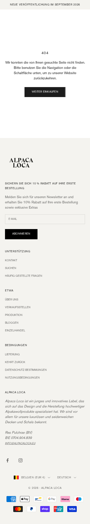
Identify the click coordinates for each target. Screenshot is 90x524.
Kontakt (11, 260)
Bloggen (11, 323)
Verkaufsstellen (17, 307)
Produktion (13, 315)
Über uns (11, 299)
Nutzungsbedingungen (22, 378)
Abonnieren (21, 234)
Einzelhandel (15, 330)
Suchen (10, 268)
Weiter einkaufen (45, 92)
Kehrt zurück (15, 362)
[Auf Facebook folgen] (7, 460)
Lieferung (12, 354)
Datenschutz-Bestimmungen (26, 370)
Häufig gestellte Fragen (23, 276)
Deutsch (64, 477)
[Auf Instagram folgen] (20, 460)
